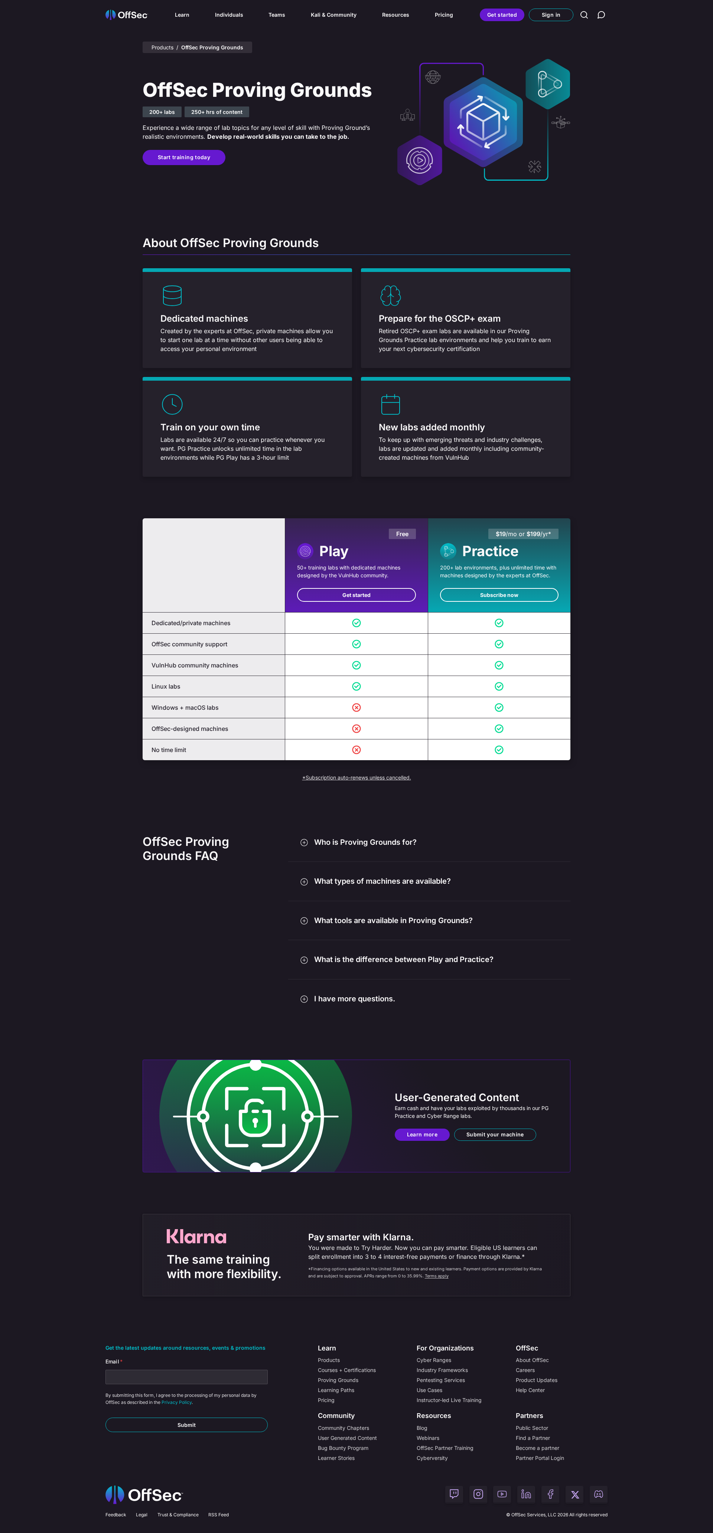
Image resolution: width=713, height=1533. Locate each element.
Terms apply (437, 1275)
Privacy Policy (177, 1402)
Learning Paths (336, 1390)
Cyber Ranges (434, 1360)
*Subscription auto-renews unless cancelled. (356, 777)
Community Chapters (343, 1428)
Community (336, 1415)
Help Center (530, 1390)
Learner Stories (336, 1458)
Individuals (229, 15)
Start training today (184, 157)
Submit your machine (495, 1134)
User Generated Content (347, 1438)
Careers (525, 1370)
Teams (276, 15)
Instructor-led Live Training (449, 1400)
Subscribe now (499, 595)
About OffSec (532, 1360)
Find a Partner (533, 1438)
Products (162, 47)
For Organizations (445, 1348)
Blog (422, 1428)
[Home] (144, 1495)
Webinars (428, 1438)
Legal (141, 1514)
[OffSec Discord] (599, 1495)
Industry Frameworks (442, 1370)
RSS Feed (218, 1514)
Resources (395, 15)
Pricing (444, 15)
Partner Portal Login (540, 1458)
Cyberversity (432, 1458)
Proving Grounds (338, 1380)
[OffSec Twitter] (574, 1495)
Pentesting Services (441, 1380)
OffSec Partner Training (445, 1448)
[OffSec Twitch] (454, 1495)
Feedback (115, 1514)
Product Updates (536, 1380)
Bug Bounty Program (343, 1448)
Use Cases (429, 1390)
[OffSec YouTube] (502, 1495)
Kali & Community (333, 15)
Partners (529, 1415)
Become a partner (537, 1448)
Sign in (551, 15)
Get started (502, 15)
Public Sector (532, 1428)
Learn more (422, 1134)
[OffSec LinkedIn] (526, 1495)
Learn (182, 15)
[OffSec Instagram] (478, 1495)
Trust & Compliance (178, 1514)
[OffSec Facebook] (550, 1495)
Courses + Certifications (347, 1370)
